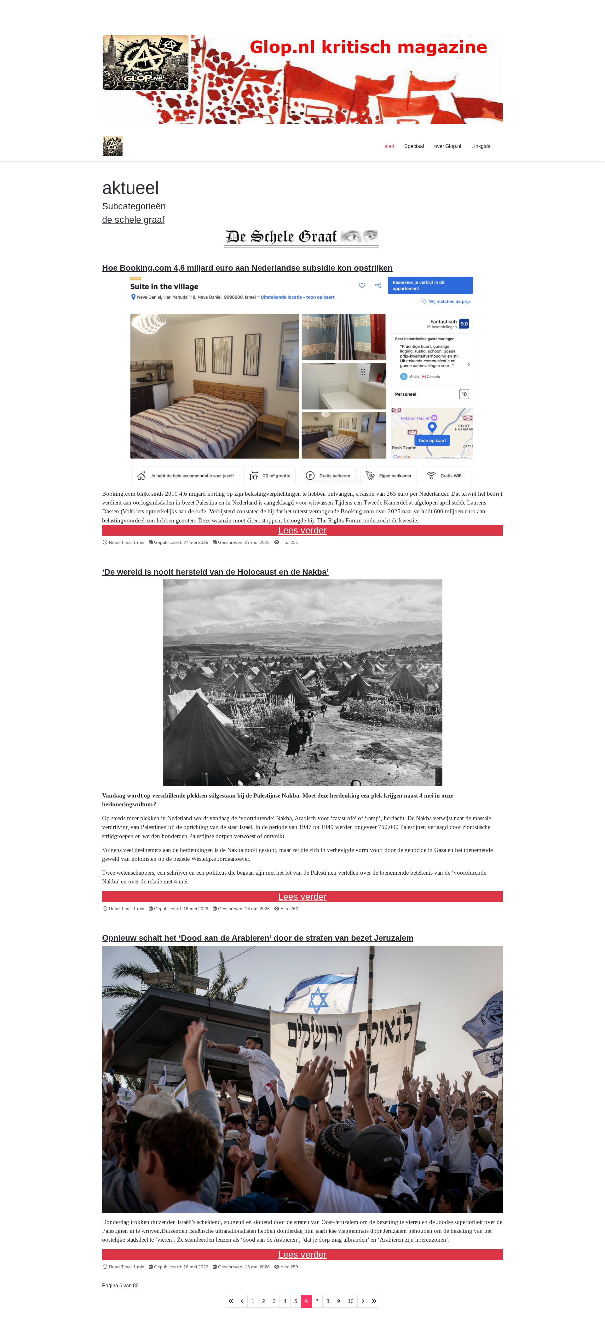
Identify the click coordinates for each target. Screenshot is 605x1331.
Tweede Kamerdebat (388, 502)
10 (351, 1301)
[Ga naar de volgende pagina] (362, 1301)
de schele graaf (133, 220)
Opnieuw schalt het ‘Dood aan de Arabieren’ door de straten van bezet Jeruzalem (257, 938)
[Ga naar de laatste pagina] (374, 1301)
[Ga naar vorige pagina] (242, 1301)
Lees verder (302, 530)
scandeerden (199, 1239)
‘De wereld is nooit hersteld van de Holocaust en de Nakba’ (215, 572)
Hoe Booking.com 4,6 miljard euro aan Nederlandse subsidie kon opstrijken (247, 268)
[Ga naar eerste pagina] (231, 1301)
